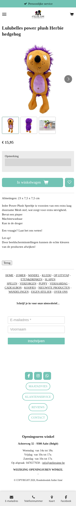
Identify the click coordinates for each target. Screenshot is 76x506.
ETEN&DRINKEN (31, 279)
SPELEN (12, 283)
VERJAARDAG (59, 283)
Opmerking (12, 156)
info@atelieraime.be (53, 462)
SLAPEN (50, 279)
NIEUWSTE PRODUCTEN (54, 287)
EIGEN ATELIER (41, 291)
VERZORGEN (28, 283)
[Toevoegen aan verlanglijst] (69, 182)
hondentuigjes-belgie (13, 361)
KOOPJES (30, 287)
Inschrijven (36, 341)
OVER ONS (61, 291)
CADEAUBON (13, 287)
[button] (10, 125)
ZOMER (21, 275)
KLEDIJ (46, 275)
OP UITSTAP (61, 275)
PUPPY (43, 283)
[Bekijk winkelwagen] (71, 14)
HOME (9, 275)
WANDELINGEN (19, 291)
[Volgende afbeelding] (68, 79)
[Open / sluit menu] (4, 14)
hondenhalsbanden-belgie (16, 357)
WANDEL (33, 275)
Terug (7, 262)
